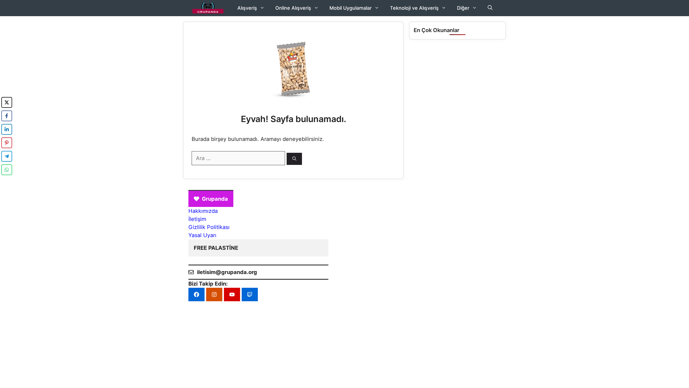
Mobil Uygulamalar (350, 8)
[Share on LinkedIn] (6, 129)
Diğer (463, 8)
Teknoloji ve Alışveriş (414, 8)
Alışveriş (247, 8)
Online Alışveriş (293, 8)
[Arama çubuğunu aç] (490, 8)
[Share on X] (6, 102)
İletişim (197, 219)
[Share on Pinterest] (6, 142)
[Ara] (294, 159)
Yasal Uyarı (202, 235)
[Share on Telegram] (6, 156)
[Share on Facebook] (6, 115)
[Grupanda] (208, 8)
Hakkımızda (203, 211)
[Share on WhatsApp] (6, 169)
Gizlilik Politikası (209, 227)
